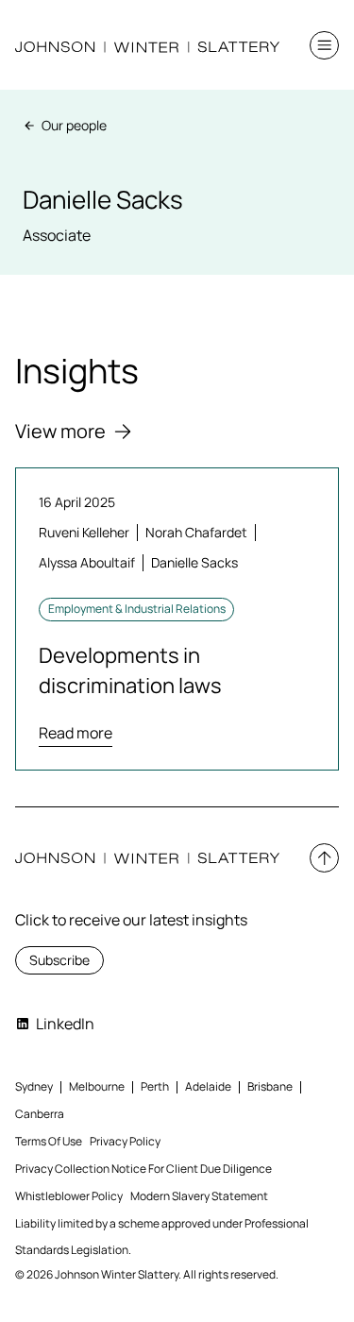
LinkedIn (65, 1023)
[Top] (324, 858)
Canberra (39, 1114)
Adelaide (208, 1086)
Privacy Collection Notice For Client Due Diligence (143, 1169)
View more (60, 431)
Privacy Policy (125, 1141)
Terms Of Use (48, 1141)
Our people (74, 125)
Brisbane (270, 1086)
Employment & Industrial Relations (137, 609)
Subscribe (59, 960)
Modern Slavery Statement (199, 1196)
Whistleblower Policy (69, 1196)
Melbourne (97, 1086)
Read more (75, 732)
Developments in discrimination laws (130, 670)
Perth (155, 1086)
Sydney (34, 1086)
